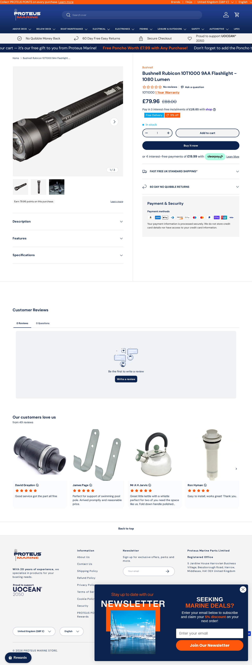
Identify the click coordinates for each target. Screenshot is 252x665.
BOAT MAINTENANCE (72, 28)
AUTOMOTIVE (216, 28)
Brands (175, 2)
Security (82, 605)
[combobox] (132, 15)
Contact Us (84, 564)
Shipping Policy (87, 571)
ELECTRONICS (122, 28)
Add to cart (207, 133)
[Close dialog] (243, 589)
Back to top (126, 528)
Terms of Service (88, 592)
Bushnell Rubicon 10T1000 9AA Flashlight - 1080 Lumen (46, 58)
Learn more (65, 2)
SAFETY (196, 28)
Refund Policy (86, 578)
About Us (83, 557)
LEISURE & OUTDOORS (170, 28)
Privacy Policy (86, 585)
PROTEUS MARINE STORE (40, 650)
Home (16, 58)
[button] (237, 14)
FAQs (188, 2)
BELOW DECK (43, 28)
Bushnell (147, 67)
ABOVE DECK (20, 28)
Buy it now (191, 145)
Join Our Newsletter (210, 645)
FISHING (144, 28)
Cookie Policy (86, 599)
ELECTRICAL (99, 28)
